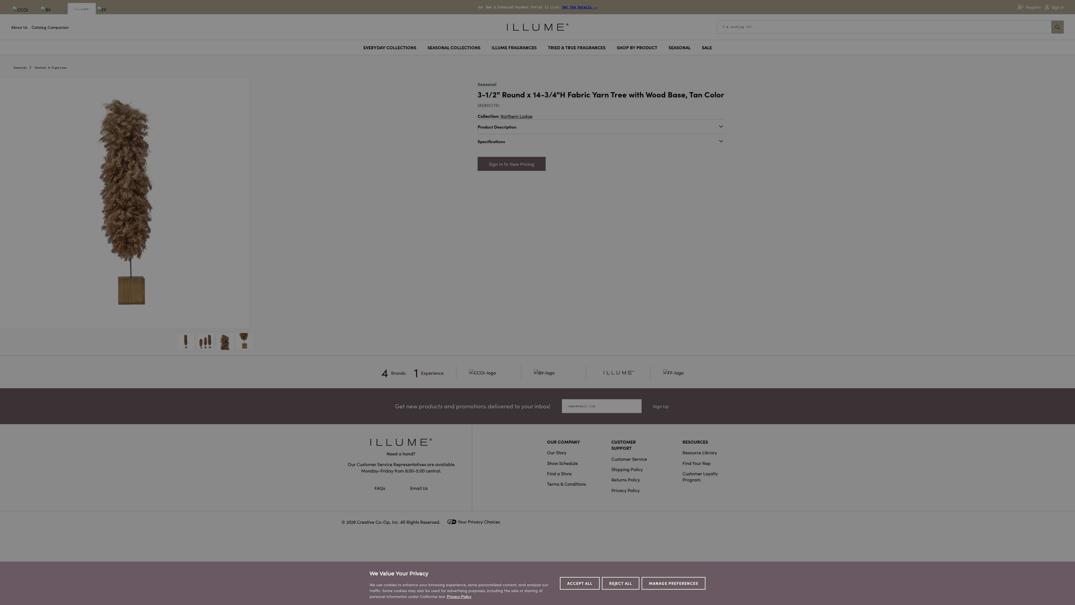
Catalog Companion (50, 27)
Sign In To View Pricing (511, 164)
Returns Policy (625, 479)
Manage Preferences (673, 583)
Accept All (579, 583)
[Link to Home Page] (537, 26)
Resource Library (700, 452)
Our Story (556, 452)
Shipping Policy (627, 469)
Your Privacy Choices (479, 521)
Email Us (419, 488)
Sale (707, 47)
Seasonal (680, 47)
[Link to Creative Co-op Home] (401, 442)
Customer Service (629, 459)
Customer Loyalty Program (700, 476)
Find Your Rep (697, 463)
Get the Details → (579, 7)
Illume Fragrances (514, 47)
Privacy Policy (625, 490)
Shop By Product (637, 47)
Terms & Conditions (566, 484)
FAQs (380, 488)
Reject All (620, 583)
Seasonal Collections (453, 47)
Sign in (1058, 7)
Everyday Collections (389, 47)
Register (1033, 7)
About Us (19, 27)
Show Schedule (562, 463)
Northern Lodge (516, 116)
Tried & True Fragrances (577, 47)
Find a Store (559, 473)
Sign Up (661, 406)
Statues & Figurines (51, 67)
